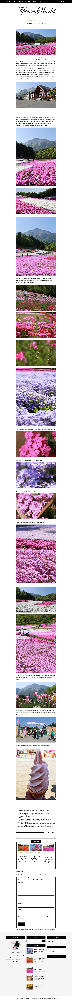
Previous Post (21, 837)
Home (14, 1)
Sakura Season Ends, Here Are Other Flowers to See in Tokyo (23, 859)
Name (20, 898)
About (8, 1)
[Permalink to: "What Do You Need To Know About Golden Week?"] (36, 847)
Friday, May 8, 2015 (40, 26)
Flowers (30, 20)
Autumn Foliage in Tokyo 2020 (38, 985)
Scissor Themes (39, 998)
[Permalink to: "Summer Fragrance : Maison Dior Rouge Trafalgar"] (30, 978)
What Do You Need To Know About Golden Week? (36, 859)
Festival (45, 852)
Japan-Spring (40, 20)
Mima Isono (31, 26)
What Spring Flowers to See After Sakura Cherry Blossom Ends (48, 861)
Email (20, 903)
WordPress (55, 998)
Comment (21, 882)
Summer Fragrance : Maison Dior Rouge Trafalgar (39, 978)
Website (20, 909)
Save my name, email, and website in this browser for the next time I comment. (34, 917)
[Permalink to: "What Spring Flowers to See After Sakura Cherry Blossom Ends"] (48, 847)
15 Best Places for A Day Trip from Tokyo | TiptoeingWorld (34, 874)
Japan (35, 20)
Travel (19, 1)
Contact (40, 1)
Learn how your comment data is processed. (45, 929)
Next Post (51, 837)
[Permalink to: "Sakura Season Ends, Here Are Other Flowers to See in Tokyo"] (23, 847)
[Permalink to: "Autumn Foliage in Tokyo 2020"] (30, 986)
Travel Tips (27, 1)
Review (34, 1)
